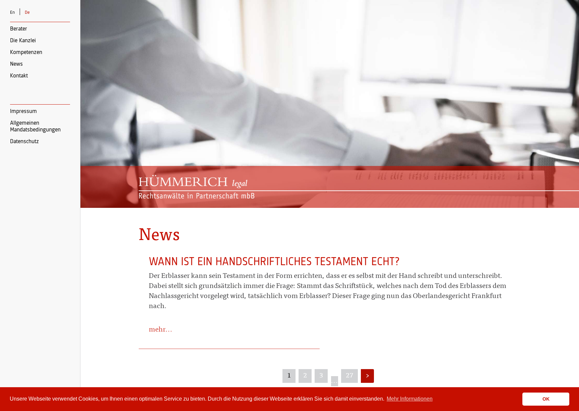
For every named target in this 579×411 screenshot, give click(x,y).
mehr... (161, 330)
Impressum (23, 111)
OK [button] (546, 399)
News (16, 64)
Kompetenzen (26, 52)
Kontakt (19, 75)
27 (349, 375)
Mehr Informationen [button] (410, 399)
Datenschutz (24, 141)
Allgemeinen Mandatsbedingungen (35, 126)
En (12, 12)
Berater (18, 28)
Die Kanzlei (23, 40)
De (27, 12)
